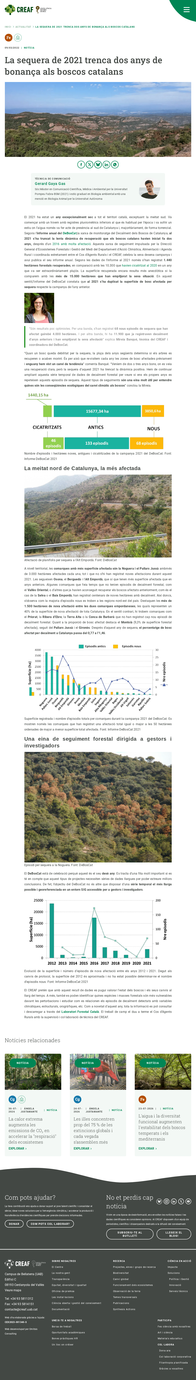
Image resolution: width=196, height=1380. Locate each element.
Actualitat (23, 27)
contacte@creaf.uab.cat (21, 1309)
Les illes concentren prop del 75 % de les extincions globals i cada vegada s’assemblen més (94, 1130)
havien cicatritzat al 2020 (139, 265)
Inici (8, 27)
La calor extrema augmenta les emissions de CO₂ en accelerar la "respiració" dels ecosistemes (32, 1130)
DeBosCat (70, 233)
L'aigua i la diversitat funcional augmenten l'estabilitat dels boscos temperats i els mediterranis (162, 1127)
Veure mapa (13, 1290)
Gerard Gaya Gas (50, 183)
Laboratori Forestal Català (80, 1012)
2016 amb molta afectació (71, 244)
